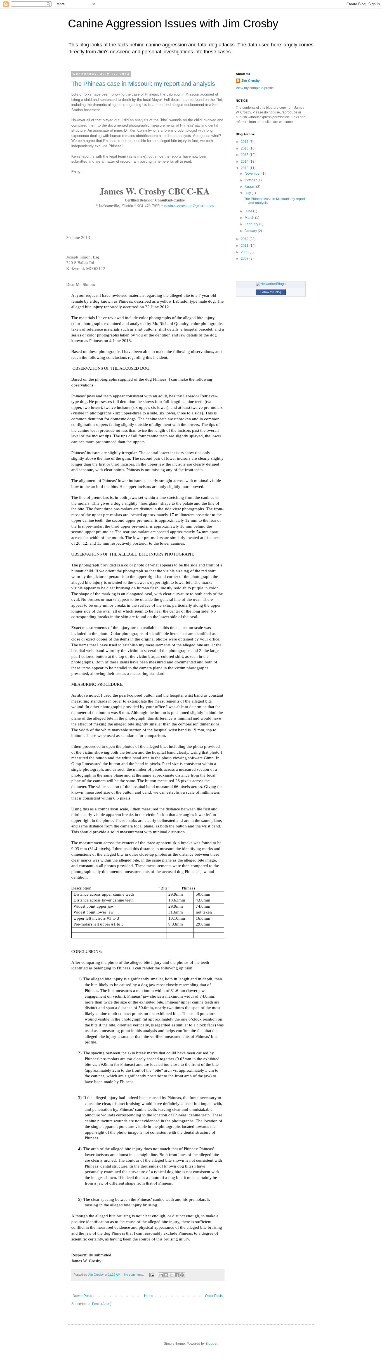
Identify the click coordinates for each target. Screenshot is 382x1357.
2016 (245, 148)
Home (148, 1296)
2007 (245, 258)
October (251, 180)
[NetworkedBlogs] (271, 284)
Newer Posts (82, 1296)
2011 (245, 246)
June (249, 211)
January (251, 231)
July (248, 193)
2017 (245, 142)
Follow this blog (270, 292)
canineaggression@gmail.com (189, 205)
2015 (245, 155)
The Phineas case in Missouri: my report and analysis (143, 83)
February (252, 224)
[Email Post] (151, 1274)
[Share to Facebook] (177, 1275)
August (250, 187)
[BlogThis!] (166, 1275)
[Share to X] (171, 1275)
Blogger (211, 1344)
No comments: (134, 1274)
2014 (245, 161)
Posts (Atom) (101, 1304)
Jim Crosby (250, 81)
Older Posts (214, 1296)
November (253, 173)
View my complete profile (255, 88)
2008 (245, 252)
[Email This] (161, 1275)
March (250, 218)
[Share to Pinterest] (182, 1275)
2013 (245, 168)
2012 (245, 239)
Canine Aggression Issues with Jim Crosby (173, 23)
